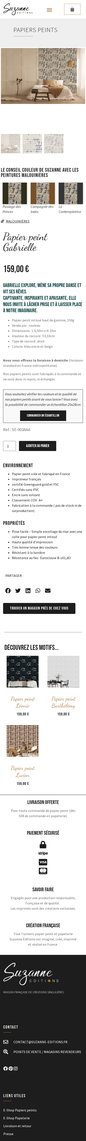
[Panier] (72, 9)
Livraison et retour (17, 1126)
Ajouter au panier (37, 446)
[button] (49, 10)
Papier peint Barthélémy (63, 702)
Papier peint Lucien (23, 771)
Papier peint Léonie (23, 702)
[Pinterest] (10, 1068)
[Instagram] (15, 1068)
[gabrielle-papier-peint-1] (43, 76)
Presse (8, 1134)
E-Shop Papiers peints (20, 1110)
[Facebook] (5, 1068)
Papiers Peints (35, 30)
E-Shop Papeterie (16, 1118)
